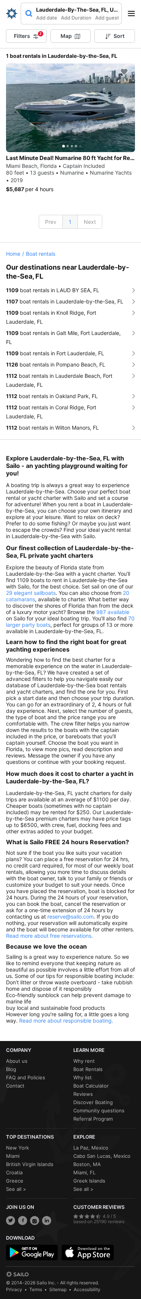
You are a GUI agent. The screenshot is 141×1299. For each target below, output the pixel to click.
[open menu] (134, 13)
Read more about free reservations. (49, 935)
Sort (119, 36)
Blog (11, 1069)
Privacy (14, 1289)
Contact (15, 1086)
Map (66, 36)
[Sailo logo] (17, 1274)
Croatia (14, 1172)
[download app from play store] (32, 1252)
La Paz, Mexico (90, 1148)
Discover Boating (93, 1102)
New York (17, 1148)
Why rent (84, 1061)
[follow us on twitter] (10, 1220)
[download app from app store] (88, 1252)
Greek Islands (89, 1181)
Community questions (98, 1110)
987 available (112, 612)
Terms (35, 1289)
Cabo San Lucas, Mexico (101, 1156)
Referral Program (93, 1119)
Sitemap (58, 1289)
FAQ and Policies (25, 1077)
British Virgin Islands (29, 1164)
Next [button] (90, 222)
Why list (82, 1077)
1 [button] (70, 222)
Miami (13, 1156)
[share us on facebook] (22, 1220)
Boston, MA (87, 1164)
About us (16, 1061)
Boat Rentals (88, 1069)
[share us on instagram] (34, 1220)
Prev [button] (50, 222)
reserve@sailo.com (70, 916)
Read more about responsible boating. (66, 1020)
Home (13, 253)
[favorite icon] (124, 71)
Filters (28, 35)
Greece (14, 1181)
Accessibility (87, 1289)
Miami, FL (84, 1172)
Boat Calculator (91, 1086)
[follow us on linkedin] (46, 1220)
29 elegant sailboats (31, 593)
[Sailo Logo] (11, 13)
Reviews (83, 1094)
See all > (16, 1189)
